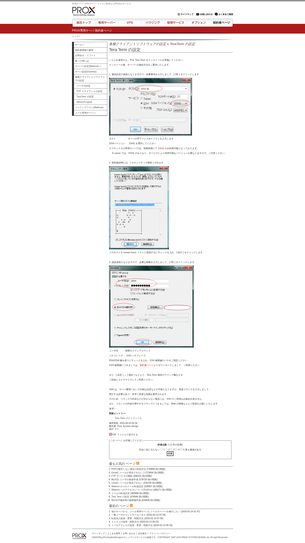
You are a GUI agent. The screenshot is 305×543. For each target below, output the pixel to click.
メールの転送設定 (120, 493)
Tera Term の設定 (120, 496)
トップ (75, 36)
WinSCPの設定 (84, 102)
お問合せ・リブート (85, 55)
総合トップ (84, 24)
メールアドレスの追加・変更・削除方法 (132, 525)
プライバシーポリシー (159, 533)
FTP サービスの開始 (122, 476)
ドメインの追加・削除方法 (125, 521)
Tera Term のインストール (128, 418)
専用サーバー (107, 24)
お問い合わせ (205, 14)
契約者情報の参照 (84, 50)
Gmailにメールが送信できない (127, 483)
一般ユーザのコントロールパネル (128, 514)
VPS (129, 24)
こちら (112, 60)
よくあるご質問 (223, 14)
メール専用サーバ (84, 112)
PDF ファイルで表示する (125, 434)
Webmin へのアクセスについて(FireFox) (131, 489)
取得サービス (175, 24)
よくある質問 (113, 533)
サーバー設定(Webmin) (87, 66)
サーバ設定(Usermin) (85, 71)
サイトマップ (186, 14)
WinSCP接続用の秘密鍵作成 (126, 500)
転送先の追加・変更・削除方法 (127, 518)
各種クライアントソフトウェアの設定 (90, 79)
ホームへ (79, 44)
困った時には (82, 61)
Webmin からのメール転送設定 (127, 486)
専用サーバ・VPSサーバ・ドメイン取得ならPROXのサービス (101, 3)
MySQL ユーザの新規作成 (124, 479)
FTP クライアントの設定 (89, 91)
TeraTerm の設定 (85, 96)
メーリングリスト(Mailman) (89, 107)
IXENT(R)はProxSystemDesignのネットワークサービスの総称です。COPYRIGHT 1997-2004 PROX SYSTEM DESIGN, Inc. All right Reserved (160, 537)
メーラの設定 (83, 85)
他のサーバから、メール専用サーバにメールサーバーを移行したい (145, 511)
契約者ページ (221, 24)
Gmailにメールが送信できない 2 (128, 472)
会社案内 (142, 533)
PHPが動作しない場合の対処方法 (128, 469)
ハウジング (152, 24)
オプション (198, 24)
